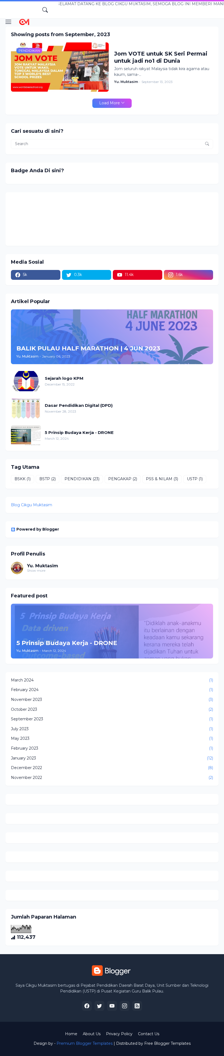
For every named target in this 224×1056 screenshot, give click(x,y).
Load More (109, 102)
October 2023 (112, 709)
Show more (36, 570)
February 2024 (112, 689)
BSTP (47, 478)
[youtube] (112, 1006)
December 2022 (112, 767)
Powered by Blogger (37, 529)
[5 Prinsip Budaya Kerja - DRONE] (26, 435)
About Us (92, 1033)
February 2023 (112, 748)
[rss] (137, 1006)
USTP (195, 478)
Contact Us (148, 1033)
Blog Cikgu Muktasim (31, 504)
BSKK (22, 478)
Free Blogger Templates (167, 1043)
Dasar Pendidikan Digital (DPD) (79, 405)
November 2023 (112, 699)
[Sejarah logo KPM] (26, 381)
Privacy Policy (119, 1033)
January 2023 (112, 758)
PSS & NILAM (162, 478)
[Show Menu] (8, 22)
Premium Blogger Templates (85, 1043)
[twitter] (99, 1006)
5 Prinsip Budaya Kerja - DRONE (79, 432)
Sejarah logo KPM (64, 378)
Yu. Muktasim (42, 565)
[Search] (45, 10)
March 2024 (112, 680)
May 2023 (112, 738)
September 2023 (112, 719)
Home (71, 1033)
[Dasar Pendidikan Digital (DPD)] (26, 408)
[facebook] (87, 1006)
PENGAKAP (122, 478)
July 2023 (112, 728)
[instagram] (124, 1006)
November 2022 (112, 777)
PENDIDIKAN (81, 478)
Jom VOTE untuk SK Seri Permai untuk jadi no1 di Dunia (160, 57)
